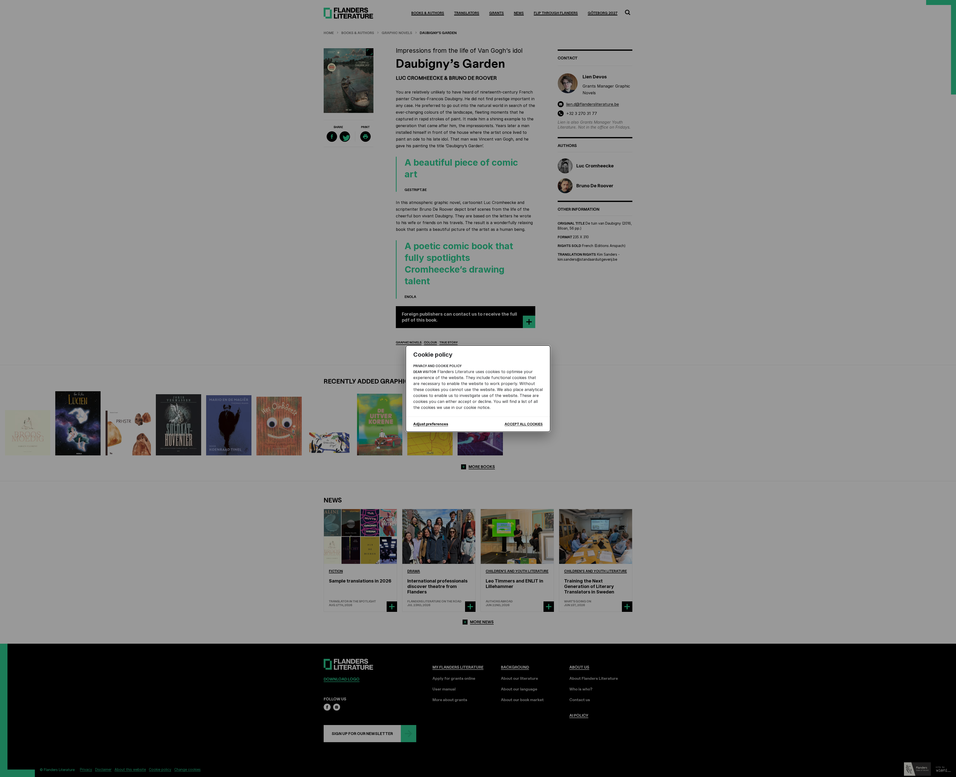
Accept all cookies (524, 424)
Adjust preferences (430, 424)
